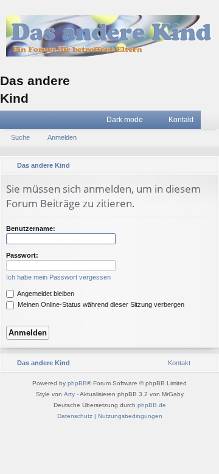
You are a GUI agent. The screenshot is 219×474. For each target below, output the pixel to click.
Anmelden (62, 137)
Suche (20, 137)
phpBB (77, 383)
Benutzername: (30, 228)
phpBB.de (151, 405)
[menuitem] (175, 120)
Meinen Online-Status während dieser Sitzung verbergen (100, 304)
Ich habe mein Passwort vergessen (58, 277)
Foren (29, 122)
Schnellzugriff (11, 122)
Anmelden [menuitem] (212, 122)
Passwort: (22, 255)
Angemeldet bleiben (45, 293)
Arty (69, 394)
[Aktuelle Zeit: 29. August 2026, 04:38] (191, 165)
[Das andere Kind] (109, 35)
